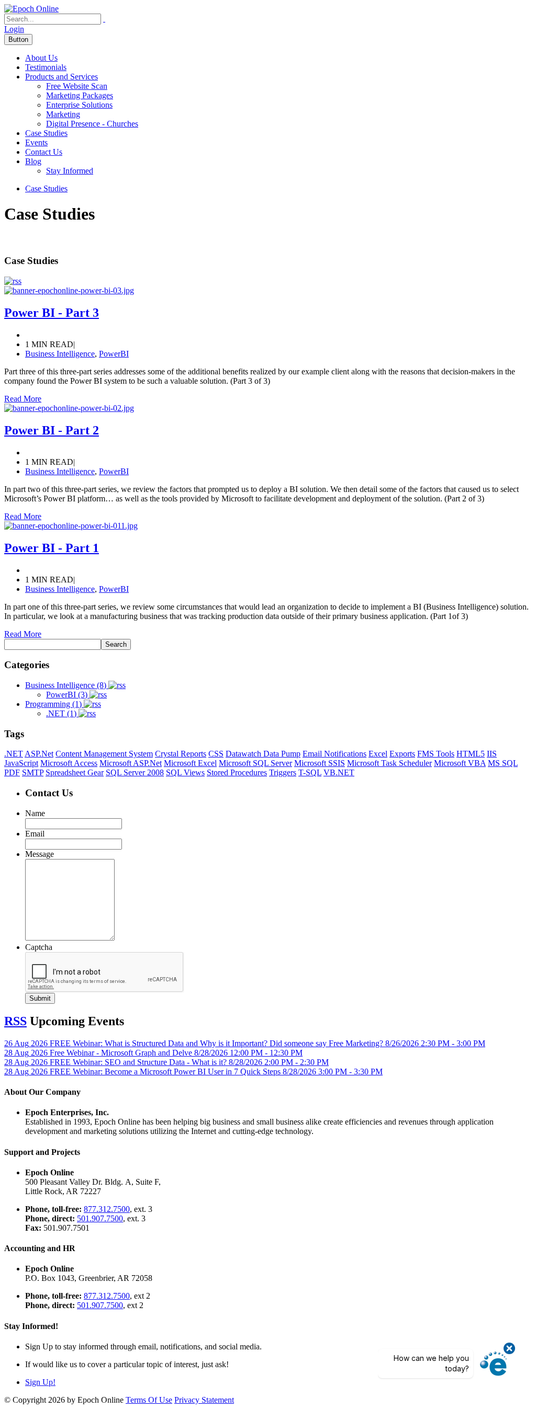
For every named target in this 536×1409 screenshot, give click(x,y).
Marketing (63, 114)
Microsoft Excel (190, 763)
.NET (13, 753)
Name (35, 813)
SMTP (32, 772)
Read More (22, 398)
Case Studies (46, 133)
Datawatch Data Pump (263, 753)
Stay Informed (69, 170)
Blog (33, 161)
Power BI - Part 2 (51, 430)
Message (39, 854)
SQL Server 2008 (135, 772)
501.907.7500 (100, 1218)
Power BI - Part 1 (51, 548)
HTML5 (470, 753)
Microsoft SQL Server (255, 763)
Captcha (38, 947)
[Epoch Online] (31, 8)
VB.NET (338, 772)
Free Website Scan (76, 86)
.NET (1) (62, 713)
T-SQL (309, 772)
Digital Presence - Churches (92, 123)
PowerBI (114, 353)
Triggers (282, 772)
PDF (12, 772)
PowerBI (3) (68, 694)
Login (14, 29)
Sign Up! (40, 1382)
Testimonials (45, 67)
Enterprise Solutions (79, 104)
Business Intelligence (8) (66, 685)
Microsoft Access (68, 763)
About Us (41, 57)
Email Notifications (334, 753)
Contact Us (43, 151)
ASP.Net (39, 753)
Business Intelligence (60, 353)
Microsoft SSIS (319, 763)
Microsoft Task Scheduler (389, 763)
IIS (492, 753)
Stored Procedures (237, 772)
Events (36, 142)
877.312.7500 (107, 1209)
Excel (377, 753)
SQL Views (185, 772)
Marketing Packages (79, 95)
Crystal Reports (180, 753)
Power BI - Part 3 (51, 312)
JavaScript (21, 763)
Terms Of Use (149, 1399)
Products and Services (61, 76)
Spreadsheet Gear (75, 772)
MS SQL (503, 763)
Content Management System (104, 753)
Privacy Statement (204, 1399)
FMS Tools (435, 753)
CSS (216, 753)
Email (34, 833)
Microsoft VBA (460, 763)
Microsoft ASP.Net (130, 763)
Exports (402, 753)
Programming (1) (54, 704)
